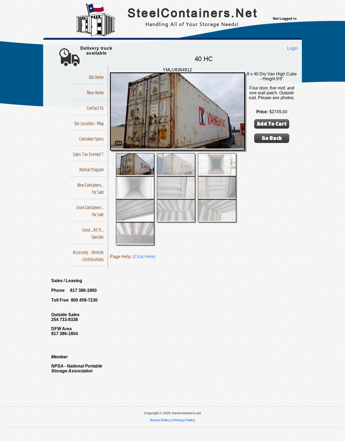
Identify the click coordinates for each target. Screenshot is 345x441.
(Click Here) (144, 256)
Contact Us (95, 108)
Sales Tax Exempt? (88, 154)
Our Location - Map (89, 123)
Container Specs (91, 139)
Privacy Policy (184, 420)
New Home (95, 92)
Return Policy (160, 420)
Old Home (96, 77)
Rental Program (91, 169)
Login (292, 48)
